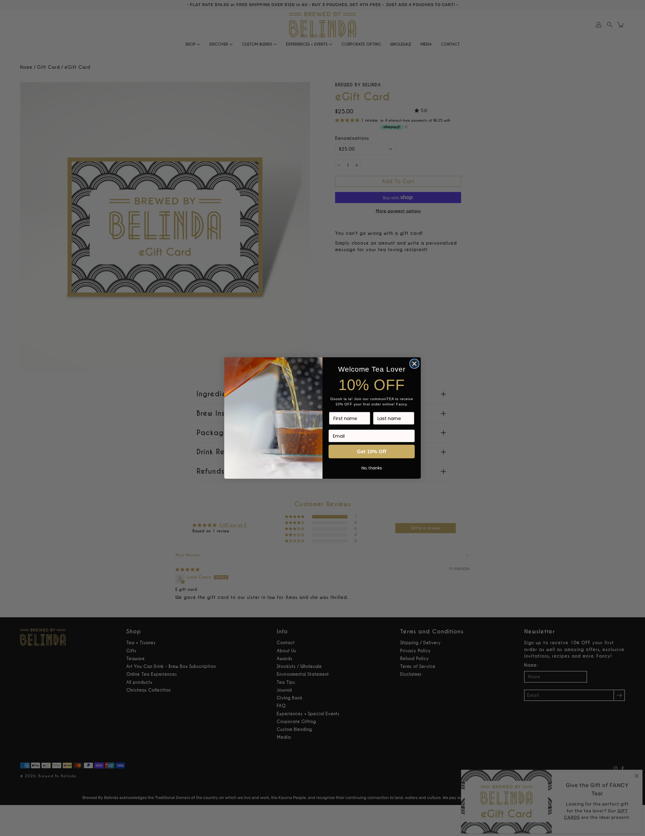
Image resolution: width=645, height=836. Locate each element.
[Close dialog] (414, 363)
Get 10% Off (371, 451)
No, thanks (371, 468)
